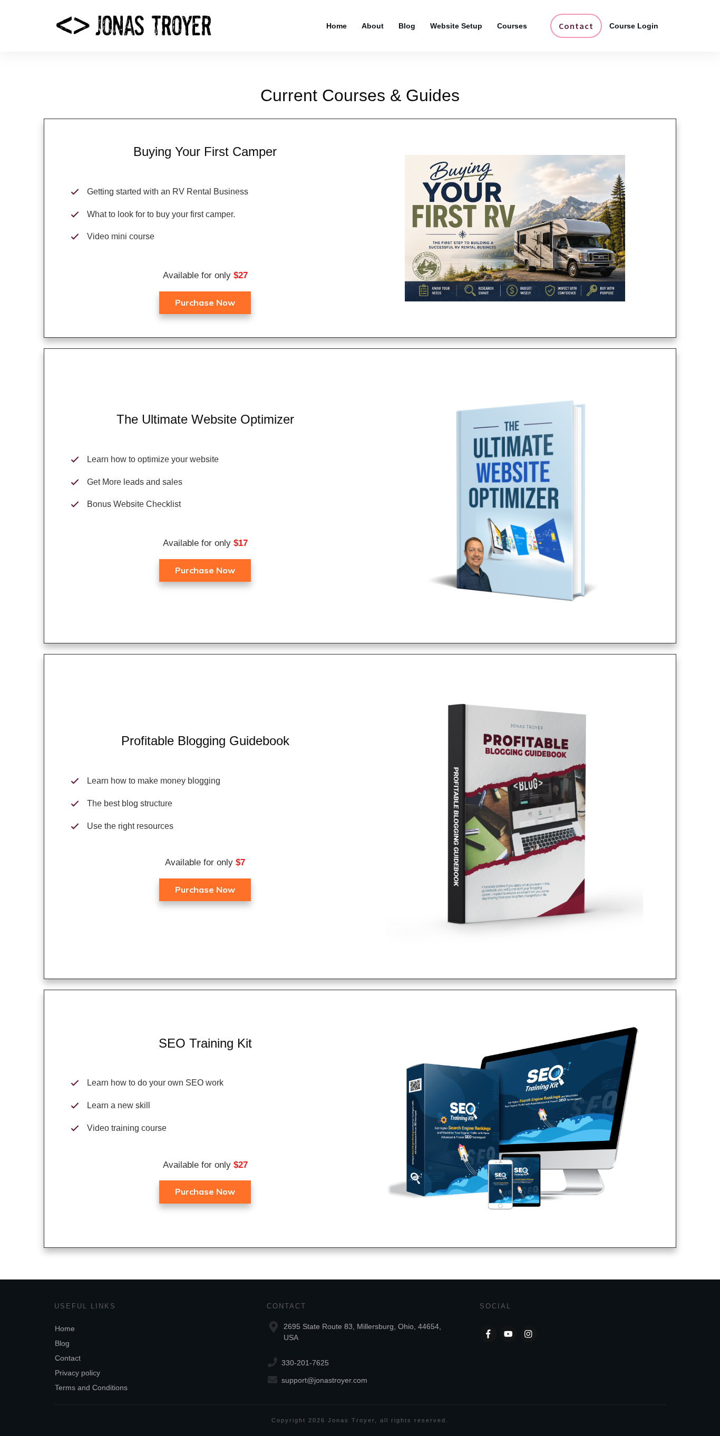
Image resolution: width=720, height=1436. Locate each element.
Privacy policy (77, 1373)
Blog (62, 1343)
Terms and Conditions (91, 1387)
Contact (68, 1358)
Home (65, 1328)
